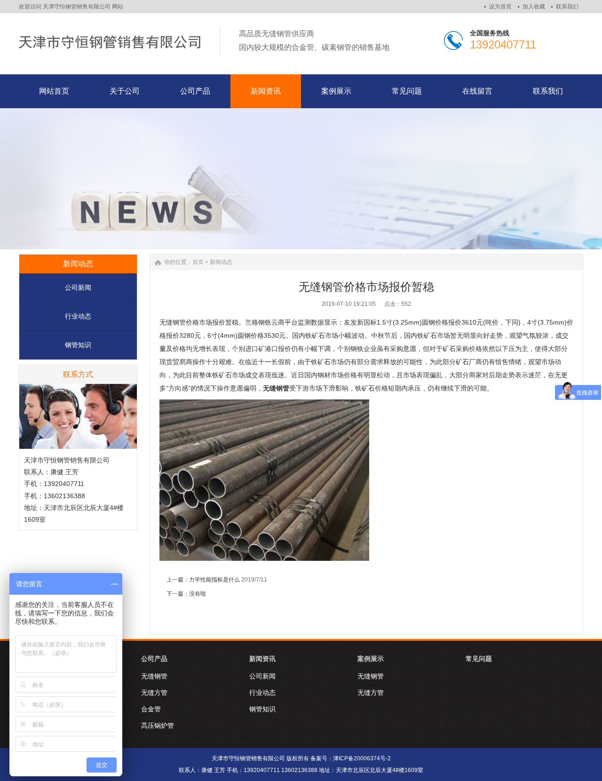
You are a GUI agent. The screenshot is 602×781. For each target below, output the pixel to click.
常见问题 (479, 658)
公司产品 (154, 658)
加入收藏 (534, 6)
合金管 (151, 709)
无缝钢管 (154, 676)
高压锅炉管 (157, 725)
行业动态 (78, 316)
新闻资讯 (262, 658)
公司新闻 (78, 287)
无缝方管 (154, 692)
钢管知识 (78, 345)
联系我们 (567, 6)
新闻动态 (221, 262)
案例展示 (370, 658)
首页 (198, 262)
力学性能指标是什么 (214, 579)
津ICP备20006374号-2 (362, 758)
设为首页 (500, 6)
